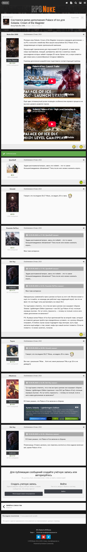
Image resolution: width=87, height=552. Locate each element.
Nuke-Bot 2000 (20, 26)
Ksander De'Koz (12, 228)
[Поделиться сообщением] (83, 34)
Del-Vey (12, 262)
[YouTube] (43, 537)
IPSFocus (48, 530)
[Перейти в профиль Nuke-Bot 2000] (6, 22)
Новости (39, 26)
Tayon (12, 341)
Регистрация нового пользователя (24, 494)
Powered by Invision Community (43, 543)
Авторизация (8, 17)
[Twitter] (48, 537)
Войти (63, 491)
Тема (32, 532)
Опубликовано (33, 34)
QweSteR (12, 160)
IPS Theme (39, 530)
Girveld (12, 189)
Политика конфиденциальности (46, 532)
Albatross (12, 376)
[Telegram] (38, 537)
